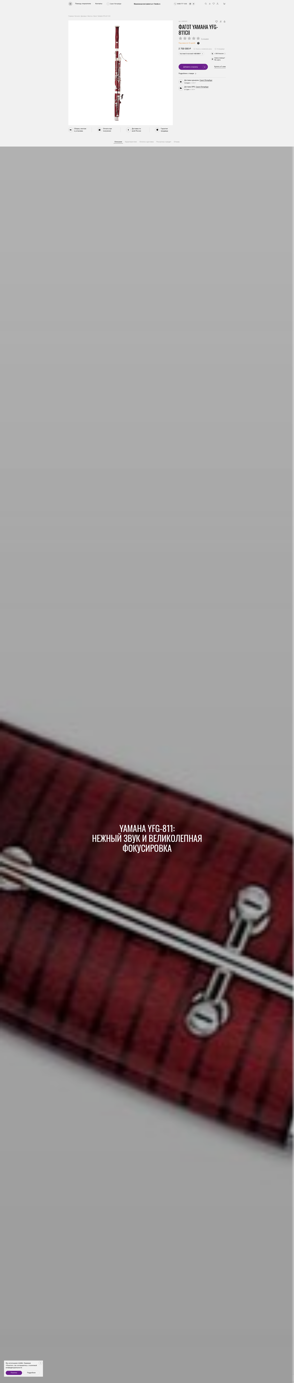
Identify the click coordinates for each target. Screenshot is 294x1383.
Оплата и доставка (147, 142)
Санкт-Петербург (206, 80)
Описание (118, 142)
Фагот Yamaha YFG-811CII (101, 16)
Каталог (77, 16)
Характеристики (131, 142)
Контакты (98, 4)
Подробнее (31, 1373)
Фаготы (90, 16)
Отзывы (177, 142)
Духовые (84, 16)
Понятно (14, 1373)
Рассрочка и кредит (163, 142)
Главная (71, 16)
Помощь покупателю (83, 4)
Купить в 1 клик (220, 67)
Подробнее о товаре (186, 74)
